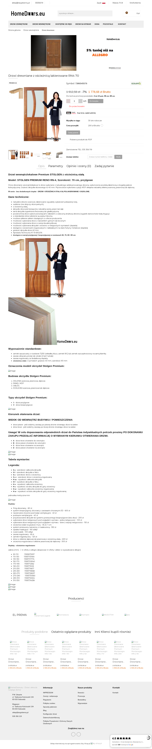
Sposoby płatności (50, 707)
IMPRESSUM (48, 693)
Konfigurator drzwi (50, 714)
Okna (97, 24)
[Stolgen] (136, 83)
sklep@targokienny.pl (20, 712)
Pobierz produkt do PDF (81, 139)
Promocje (81, 696)
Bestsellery (82, 700)
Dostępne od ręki (63, 24)
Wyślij (118, 157)
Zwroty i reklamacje (50, 696)
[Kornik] (132, 615)
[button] (48, 688)
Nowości (81, 693)
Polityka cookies (49, 703)
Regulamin (47, 700)
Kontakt (122, 24)
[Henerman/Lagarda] (19, 615)
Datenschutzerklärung (51, 717)
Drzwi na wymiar (83, 24)
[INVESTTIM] (87, 615)
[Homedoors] (42, 615)
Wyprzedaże (82, 703)
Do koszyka (94, 101)
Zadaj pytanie (73, 133)
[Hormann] (64, 615)
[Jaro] (110, 615)
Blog (44, 710)
